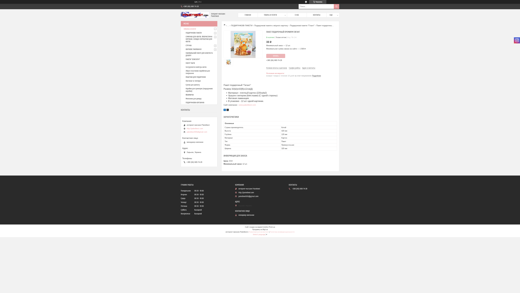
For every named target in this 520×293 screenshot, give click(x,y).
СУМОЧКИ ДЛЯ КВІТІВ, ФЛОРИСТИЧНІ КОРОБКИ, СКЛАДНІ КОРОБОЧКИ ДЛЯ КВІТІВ (199, 39)
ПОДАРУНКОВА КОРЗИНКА (195, 103)
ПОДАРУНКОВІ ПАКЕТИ (241, 25)
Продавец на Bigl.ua (260, 229)
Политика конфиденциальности (282, 232)
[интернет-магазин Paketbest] (195, 15)
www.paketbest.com (247, 105)
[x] (228, 110)
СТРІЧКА (188, 45)
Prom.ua (272, 227)
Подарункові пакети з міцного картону (271, 25)
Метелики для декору (194, 99)
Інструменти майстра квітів (196, 67)
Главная (248, 15)
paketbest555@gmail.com (197, 132)
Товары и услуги (270, 15)
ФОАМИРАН (190, 95)
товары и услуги (190, 29)
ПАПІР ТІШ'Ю (190, 63)
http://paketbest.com (195, 129)
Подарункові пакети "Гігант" (302, 25)
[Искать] (336, 6)
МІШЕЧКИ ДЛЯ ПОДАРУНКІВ (196, 77)
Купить (276, 56)
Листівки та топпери (193, 81)
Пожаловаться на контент (259, 232)
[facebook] (225, 110)
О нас (297, 15)
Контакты (316, 15)
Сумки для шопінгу (193, 85)
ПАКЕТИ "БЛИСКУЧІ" (193, 59)
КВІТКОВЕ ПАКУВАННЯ (194, 49)
